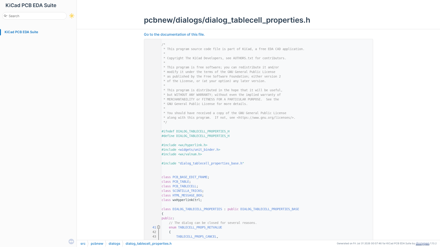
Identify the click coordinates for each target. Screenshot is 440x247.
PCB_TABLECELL (184, 186)
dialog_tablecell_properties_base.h (211, 163)
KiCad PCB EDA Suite (21, 32)
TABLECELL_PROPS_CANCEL (196, 236)
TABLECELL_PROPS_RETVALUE (200, 227)
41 (151, 227)
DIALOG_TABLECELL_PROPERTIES (197, 209)
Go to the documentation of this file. (174, 34)
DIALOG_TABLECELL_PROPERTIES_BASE (269, 209)
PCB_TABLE (181, 181)
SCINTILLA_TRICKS (187, 191)
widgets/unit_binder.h (199, 149)
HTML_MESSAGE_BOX (187, 195)
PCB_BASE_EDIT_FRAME (190, 177)
